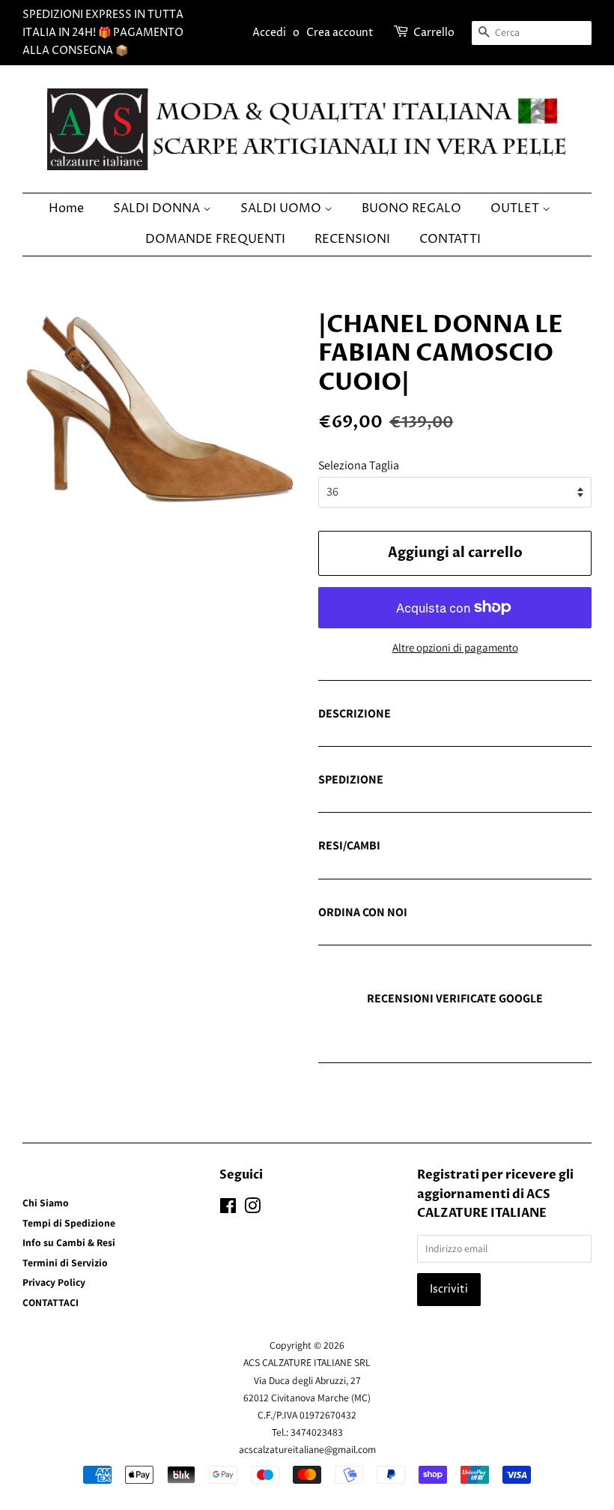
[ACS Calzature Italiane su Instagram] (252, 1208)
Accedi (269, 32)
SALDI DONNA (158, 208)
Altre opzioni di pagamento (455, 647)
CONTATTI (450, 239)
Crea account (340, 32)
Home (66, 208)
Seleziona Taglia (358, 465)
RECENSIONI (352, 239)
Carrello (434, 32)
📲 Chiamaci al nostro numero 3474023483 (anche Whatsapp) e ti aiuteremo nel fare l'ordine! (443, 913)
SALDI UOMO (282, 208)
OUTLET (516, 208)
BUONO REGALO (411, 208)
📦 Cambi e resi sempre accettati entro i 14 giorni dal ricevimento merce (448, 846)
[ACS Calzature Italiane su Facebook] (228, 1208)
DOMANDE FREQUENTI (215, 239)
